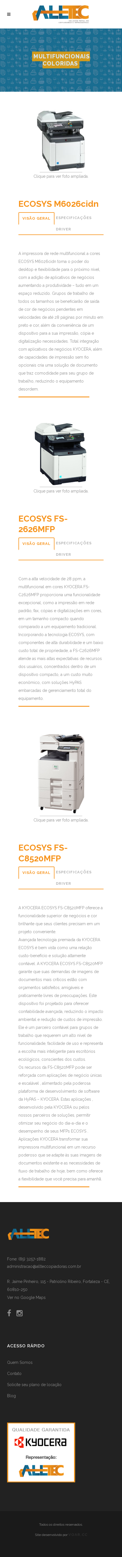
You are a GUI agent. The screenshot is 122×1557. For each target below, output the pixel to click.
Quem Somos (20, 1362)
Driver (63, 229)
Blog (11, 1395)
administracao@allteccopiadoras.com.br (44, 1266)
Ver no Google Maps (26, 1297)
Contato (14, 1373)
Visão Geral (36, 218)
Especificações (74, 218)
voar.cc (77, 1535)
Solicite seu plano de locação (34, 1384)
